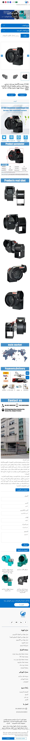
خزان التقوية (25, 642)
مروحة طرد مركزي (23, 676)
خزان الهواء (24, 630)
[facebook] (10, 2)
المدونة (8, 723)
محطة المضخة (24, 667)
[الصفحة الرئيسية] (23, 616)
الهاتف (26, 517)
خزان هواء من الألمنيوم (22, 640)
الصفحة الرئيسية (23, 16)
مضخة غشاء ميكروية (23, 662)
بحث (25, 36)
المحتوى (26, 531)
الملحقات (25, 681)
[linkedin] (8, 2)
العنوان (26, 496)
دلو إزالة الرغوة (24, 645)
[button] (2, 56)
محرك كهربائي (8, 16)
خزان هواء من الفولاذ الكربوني (20, 634)
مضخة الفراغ (24, 650)
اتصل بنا (11, 95)
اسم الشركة (25, 524)
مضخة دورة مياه (24, 665)
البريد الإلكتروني (24, 510)
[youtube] (5, 2)
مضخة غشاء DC (24, 656)
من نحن (26, 697)
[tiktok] (3, 2)
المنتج (15, 16)
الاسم (26, 503)
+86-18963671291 (20, 708)
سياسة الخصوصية (16, 723)
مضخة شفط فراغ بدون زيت (21, 659)
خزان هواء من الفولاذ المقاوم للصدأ (19, 637)
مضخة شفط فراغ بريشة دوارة (20, 654)
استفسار (22, 95)
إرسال (25, 545)
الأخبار (26, 699)
